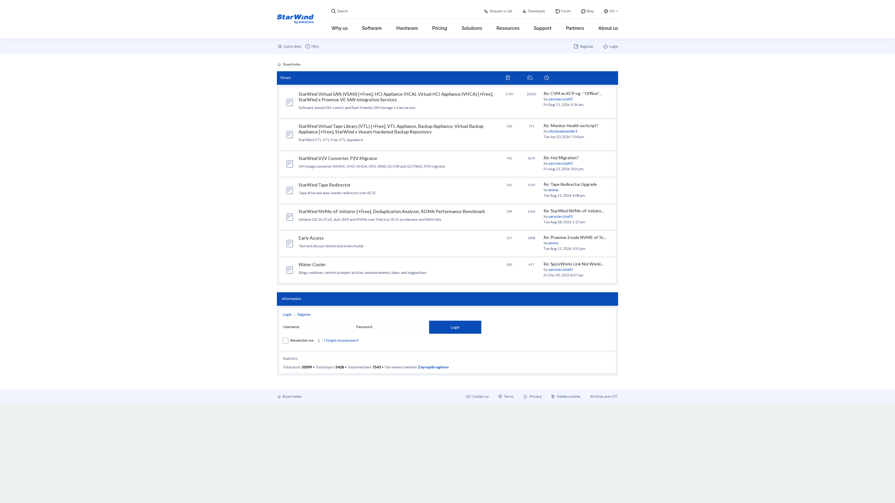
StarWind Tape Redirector (325, 184)
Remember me (302, 340)
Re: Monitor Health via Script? (571, 125)
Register (304, 314)
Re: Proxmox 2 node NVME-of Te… (575, 237)
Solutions (472, 28)
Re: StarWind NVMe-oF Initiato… (574, 210)
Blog (590, 11)
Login (287, 314)
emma (553, 189)
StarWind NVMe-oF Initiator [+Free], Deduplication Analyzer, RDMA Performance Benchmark (392, 211)
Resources (508, 28)
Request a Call (501, 11)
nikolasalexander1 (563, 131)
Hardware (407, 28)
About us (608, 28)
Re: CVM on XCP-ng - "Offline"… (573, 93)
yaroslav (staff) (560, 99)
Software (372, 28)
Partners (575, 28)
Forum (566, 11)
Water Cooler (312, 264)
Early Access (311, 238)
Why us (339, 28)
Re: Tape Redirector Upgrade (570, 184)
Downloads (536, 11)
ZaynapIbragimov (433, 367)
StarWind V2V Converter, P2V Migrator (338, 158)
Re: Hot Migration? (561, 157)
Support (542, 28)
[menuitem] (312, 46)
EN (611, 11)
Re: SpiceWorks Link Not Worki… (574, 263)
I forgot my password (341, 340)
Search (342, 11)
